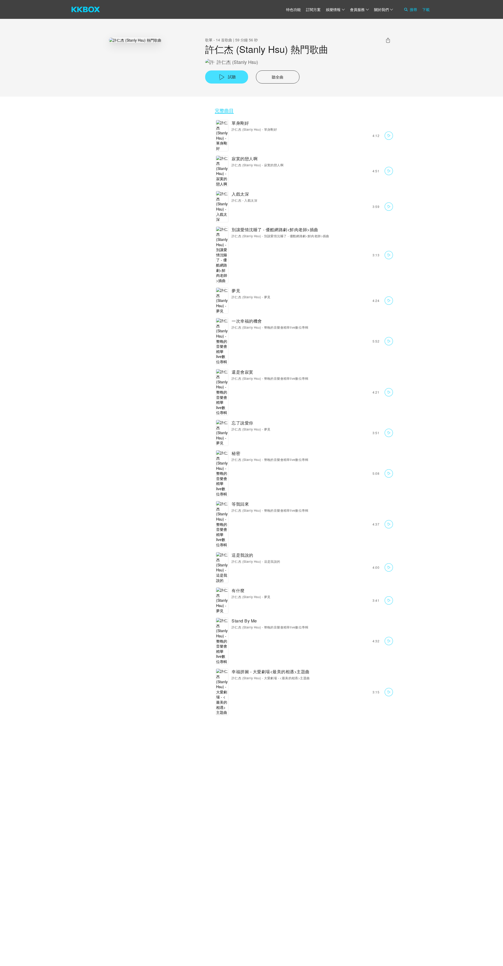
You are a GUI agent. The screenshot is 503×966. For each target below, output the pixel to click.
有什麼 (238, 590)
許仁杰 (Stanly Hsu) (237, 62)
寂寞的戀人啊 (245, 159)
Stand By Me (244, 621)
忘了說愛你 (242, 423)
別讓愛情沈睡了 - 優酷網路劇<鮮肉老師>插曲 (275, 230)
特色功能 (293, 9)
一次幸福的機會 (247, 321)
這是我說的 (242, 555)
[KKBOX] (85, 9)
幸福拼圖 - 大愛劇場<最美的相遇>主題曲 (271, 672)
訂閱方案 (313, 9)
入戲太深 (240, 194)
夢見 (236, 291)
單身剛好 (240, 123)
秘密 (236, 453)
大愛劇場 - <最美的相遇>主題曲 (287, 678)
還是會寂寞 (242, 372)
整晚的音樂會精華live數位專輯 (286, 327)
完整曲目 (224, 110)
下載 (426, 9)
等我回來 (240, 504)
